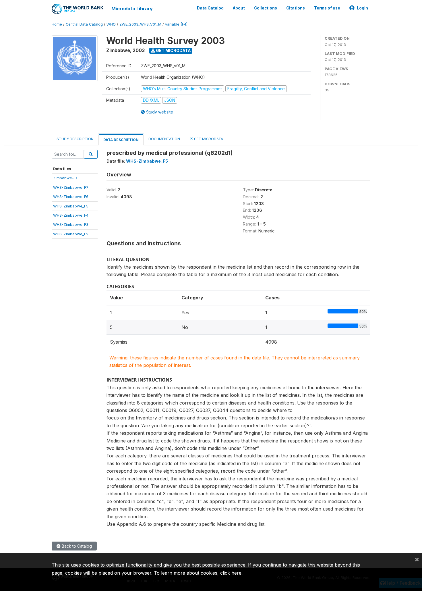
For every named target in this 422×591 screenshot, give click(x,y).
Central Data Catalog (84, 24)
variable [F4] (176, 24)
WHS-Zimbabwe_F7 (70, 187)
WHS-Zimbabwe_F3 (70, 224)
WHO (111, 24)
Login (362, 8)
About (239, 8)
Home (57, 24)
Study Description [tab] (75, 139)
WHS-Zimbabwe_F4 (70, 215)
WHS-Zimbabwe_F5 (70, 206)
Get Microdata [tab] (208, 139)
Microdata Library (132, 8)
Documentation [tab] (164, 139)
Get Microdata (173, 50)
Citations (295, 8)
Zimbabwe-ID (65, 178)
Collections (265, 8)
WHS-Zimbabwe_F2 (70, 234)
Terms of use (327, 8)
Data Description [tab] (121, 140)
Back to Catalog (76, 546)
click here (230, 573)
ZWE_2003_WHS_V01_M (140, 24)
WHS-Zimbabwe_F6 (70, 196)
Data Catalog (210, 8)
